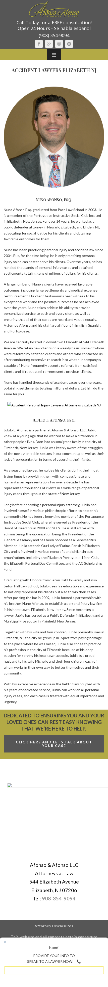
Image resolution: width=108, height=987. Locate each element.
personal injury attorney (60, 505)
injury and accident (73, 250)
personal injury (50, 267)
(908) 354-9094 (54, 35)
